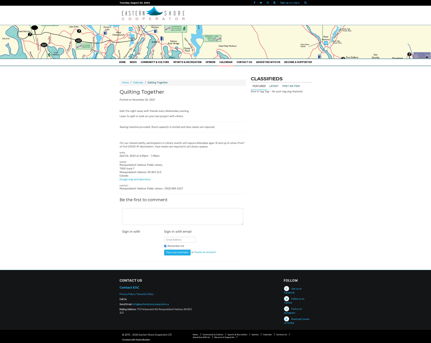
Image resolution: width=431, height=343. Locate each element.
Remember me (176, 245)
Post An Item (291, 86)
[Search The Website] (305, 3)
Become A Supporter (298, 62)
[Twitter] (260, 3)
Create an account (205, 252)
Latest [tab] (274, 86)
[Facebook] (254, 3)
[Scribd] (274, 3)
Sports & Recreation (187, 62)
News (133, 62)
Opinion (210, 62)
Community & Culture (155, 62)
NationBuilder (143, 339)
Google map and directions (135, 179)
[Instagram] (267, 3)
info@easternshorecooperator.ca (150, 304)
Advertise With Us (268, 62)
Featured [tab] (259, 86)
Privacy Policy (127, 294)
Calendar (226, 62)
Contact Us (244, 62)
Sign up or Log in (290, 2)
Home (123, 62)
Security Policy (145, 294)
